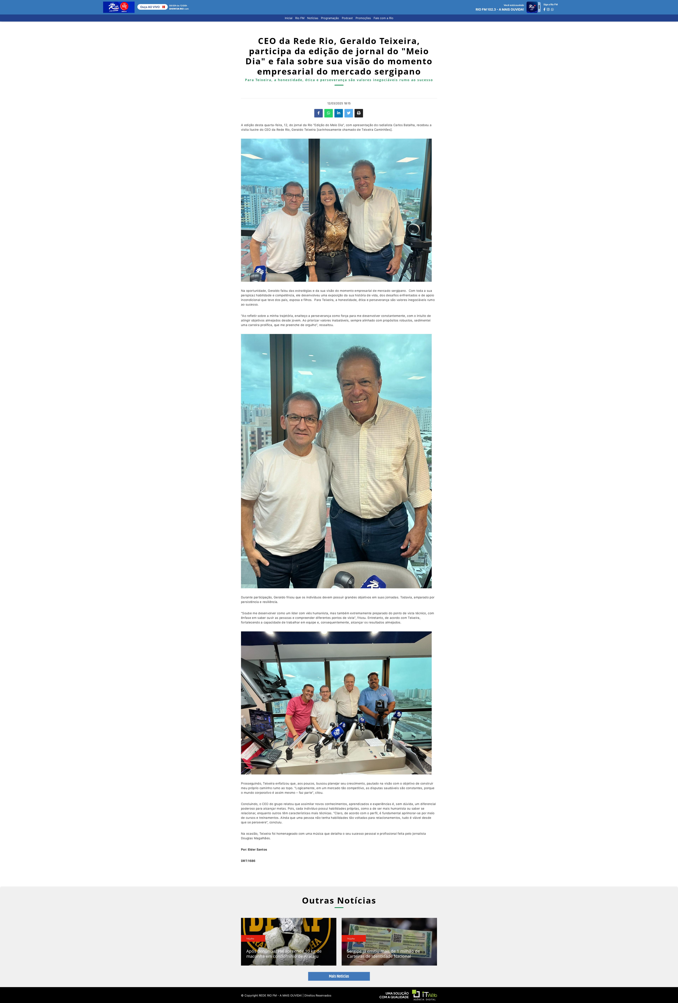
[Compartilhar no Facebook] (318, 113)
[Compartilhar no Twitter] (348, 113)
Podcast (347, 18)
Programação (330, 18)
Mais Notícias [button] (339, 976)
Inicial (288, 18)
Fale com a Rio (383, 18)
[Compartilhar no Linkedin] (338, 113)
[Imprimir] (359, 113)
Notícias (312, 18)
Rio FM (299, 18)
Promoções (363, 18)
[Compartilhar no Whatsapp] (328, 113)
